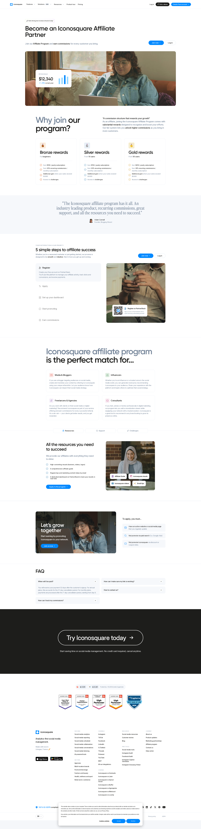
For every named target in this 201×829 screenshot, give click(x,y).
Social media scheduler (82, 741)
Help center (150, 751)
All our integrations (104, 764)
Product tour (71, 4)
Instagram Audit (127, 753)
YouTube (101, 758)
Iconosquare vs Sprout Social (105, 780)
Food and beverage (81, 770)
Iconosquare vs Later (105, 776)
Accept (119, 821)
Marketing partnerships (154, 741)
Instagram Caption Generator (128, 760)
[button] (30, 4)
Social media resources (130, 734)
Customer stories (127, 737)
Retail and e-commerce (82, 780)
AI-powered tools (80, 754)
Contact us (149, 747)
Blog (123, 741)
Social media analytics (82, 734)
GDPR (163, 816)
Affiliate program (151, 744)
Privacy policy (152, 816)
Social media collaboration (83, 744)
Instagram (101, 734)
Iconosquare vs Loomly (106, 795)
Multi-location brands (82, 766)
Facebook (101, 741)
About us (149, 734)
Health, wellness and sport (84, 776)
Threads (101, 751)
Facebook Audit (127, 756)
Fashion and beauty (81, 773)
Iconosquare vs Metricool (106, 791)
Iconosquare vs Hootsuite (107, 773)
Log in (152, 4)
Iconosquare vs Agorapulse (107, 788)
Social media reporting (82, 737)
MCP (99, 761)
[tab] (68, 272)
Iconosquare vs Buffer (105, 785)
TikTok (100, 737)
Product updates (151, 737)
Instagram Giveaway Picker (131, 765)
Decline (133, 821)
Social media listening (82, 751)
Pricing (80, 4)
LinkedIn (101, 744)
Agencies (78, 763)
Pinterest (101, 754)
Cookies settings (104, 821)
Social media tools (128, 750)
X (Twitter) (101, 747)
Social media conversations (84, 747)
